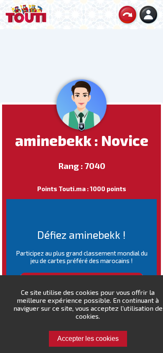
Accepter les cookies (88, 338)
